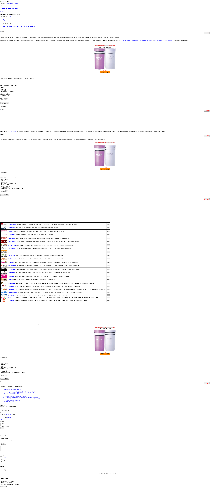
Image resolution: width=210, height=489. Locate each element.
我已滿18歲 (2, 486)
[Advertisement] (105, 121)
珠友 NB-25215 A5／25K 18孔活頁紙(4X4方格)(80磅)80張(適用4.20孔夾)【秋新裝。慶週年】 (20, 391)
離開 (6, 486)
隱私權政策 (111, 473)
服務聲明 (115, 473)
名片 (3, 21)
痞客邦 (7, 414)
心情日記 (9, 16)
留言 (10, 414)
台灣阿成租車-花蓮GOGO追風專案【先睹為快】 (12, 389)
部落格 (4, 20)
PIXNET (97, 473)
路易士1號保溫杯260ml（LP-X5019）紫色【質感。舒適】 (19, 26)
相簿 (3, 19)
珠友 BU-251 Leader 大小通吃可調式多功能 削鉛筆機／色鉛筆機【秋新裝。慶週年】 (19, 392)
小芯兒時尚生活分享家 (9, 8)
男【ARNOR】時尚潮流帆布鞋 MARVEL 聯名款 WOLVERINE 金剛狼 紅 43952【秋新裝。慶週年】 (22, 398)
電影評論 (9, 417)
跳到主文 (2, 11)
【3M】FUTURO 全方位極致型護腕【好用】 (11, 393)
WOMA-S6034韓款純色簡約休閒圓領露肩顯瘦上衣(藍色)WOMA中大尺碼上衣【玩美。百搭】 (21, 397)
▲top (1, 419)
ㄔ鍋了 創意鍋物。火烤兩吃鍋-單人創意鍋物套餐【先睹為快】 (15, 396)
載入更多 (2, 421)
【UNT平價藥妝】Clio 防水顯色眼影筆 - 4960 (11, 400)
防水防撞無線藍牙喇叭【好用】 (9, 401)
